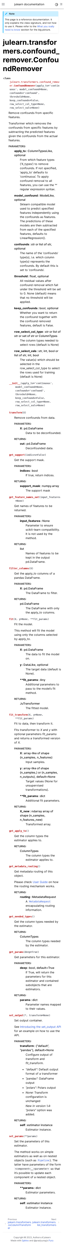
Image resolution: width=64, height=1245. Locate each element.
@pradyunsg (40, 1240)
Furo (51, 1240)
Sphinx (25, 1240)
